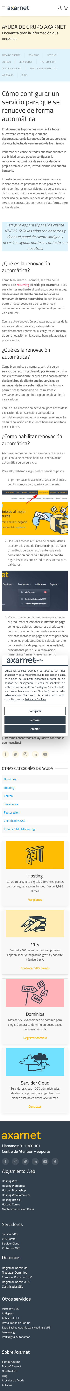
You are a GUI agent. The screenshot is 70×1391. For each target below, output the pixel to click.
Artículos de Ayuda (13, 1380)
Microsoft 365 (10, 1308)
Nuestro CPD (9, 1371)
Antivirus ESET (10, 1318)
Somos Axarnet (11, 1361)
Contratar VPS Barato (35, 968)
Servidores (11, 804)
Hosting (9, 788)
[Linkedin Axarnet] (35, 754)
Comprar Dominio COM (17, 1277)
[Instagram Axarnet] (25, 754)
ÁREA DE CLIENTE (11, 55)
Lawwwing (8, 1332)
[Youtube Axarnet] (45, 754)
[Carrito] (66, 8)
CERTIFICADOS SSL (12, 69)
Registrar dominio (35, 1038)
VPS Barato (9, 1238)
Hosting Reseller (11, 1199)
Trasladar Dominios (14, 1272)
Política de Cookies (35, 699)
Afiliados (7, 1385)
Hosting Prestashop (14, 1190)
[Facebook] (5, 1161)
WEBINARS (7, 75)
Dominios (10, 779)
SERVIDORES (25, 62)
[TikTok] (55, 1161)
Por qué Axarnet (11, 1366)
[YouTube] (45, 1161)
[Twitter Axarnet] (15, 754)
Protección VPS (11, 1248)
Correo (8, 796)
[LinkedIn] (35, 1161)
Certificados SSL (14, 821)
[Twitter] (25, 1161)
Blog (4, 1375)
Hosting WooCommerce (16, 1195)
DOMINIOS (33, 55)
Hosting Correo (11, 1204)
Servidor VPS (10, 1234)
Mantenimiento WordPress (18, 1209)
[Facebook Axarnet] (5, 754)
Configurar (35, 711)
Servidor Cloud (10, 1243)
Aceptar (35, 728)
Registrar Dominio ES (16, 1282)
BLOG (24, 75)
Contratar (35, 1106)
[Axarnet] (18, 8)
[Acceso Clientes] (60, 8)
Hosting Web (10, 1181)
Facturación (11, 812)
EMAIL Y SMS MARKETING (43, 69)
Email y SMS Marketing (19, 829)
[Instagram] (15, 1161)
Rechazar (35, 719)
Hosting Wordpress (13, 1185)
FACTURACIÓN (47, 62)
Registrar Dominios (14, 1268)
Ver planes (35, 899)
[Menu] (3, 8)
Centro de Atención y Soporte (26, 1151)
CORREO (6, 62)
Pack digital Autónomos (16, 1336)
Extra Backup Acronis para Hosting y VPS (26, 1327)
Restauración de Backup (16, 1322)
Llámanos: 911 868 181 (21, 1145)
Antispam (7, 1313)
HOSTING (52, 55)
